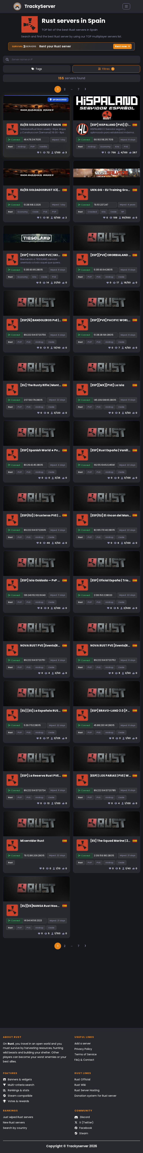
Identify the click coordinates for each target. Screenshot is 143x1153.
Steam (83, 1133)
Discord (84, 1117)
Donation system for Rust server (95, 1096)
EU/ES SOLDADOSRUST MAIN (40, 125)
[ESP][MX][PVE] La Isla (107, 385)
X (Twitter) (86, 1122)
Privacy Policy (83, 1049)
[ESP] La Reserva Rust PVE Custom (45, 776)
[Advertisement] (71, 990)
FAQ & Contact (84, 1060)
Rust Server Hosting (86, 1090)
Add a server (82, 1043)
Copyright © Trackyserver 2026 (71, 1146)
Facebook (85, 1128)
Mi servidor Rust (32, 841)
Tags (39, 69)
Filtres (107, 69)
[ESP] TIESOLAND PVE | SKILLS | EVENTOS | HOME (54, 255)
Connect (15, 139)
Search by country (15, 1128)
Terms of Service (85, 1054)
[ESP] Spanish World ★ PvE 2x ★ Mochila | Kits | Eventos (60, 450)
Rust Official (82, 1079)
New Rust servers (14, 1122)
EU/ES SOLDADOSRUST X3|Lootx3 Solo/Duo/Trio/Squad (60, 190)
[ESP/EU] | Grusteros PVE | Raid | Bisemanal (51, 515)
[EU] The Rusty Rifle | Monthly (41, 385)
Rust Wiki (80, 1085)
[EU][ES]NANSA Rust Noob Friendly (46, 906)
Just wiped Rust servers (18, 1117)
